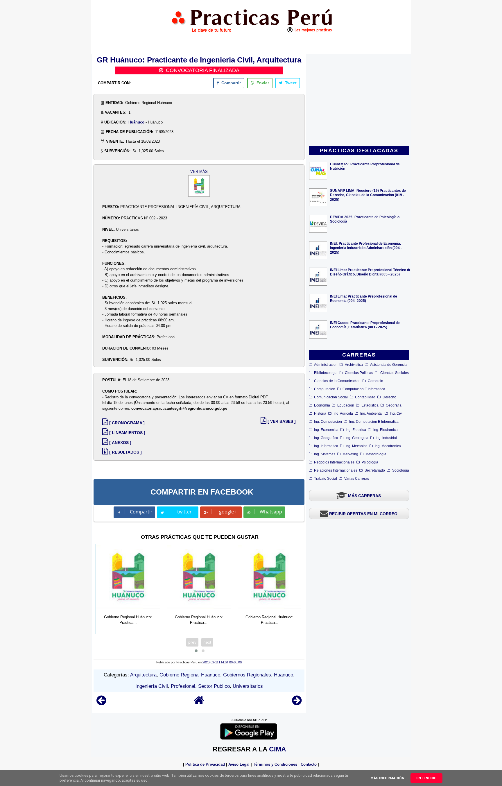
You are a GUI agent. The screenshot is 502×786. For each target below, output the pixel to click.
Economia (322, 405)
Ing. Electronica (385, 430)
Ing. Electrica (356, 430)
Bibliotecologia (326, 373)
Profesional (183, 686)
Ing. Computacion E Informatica (374, 422)
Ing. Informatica (326, 446)
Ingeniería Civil (151, 686)
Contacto (309, 764)
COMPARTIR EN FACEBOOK (201, 492)
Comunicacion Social (331, 397)
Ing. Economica (326, 430)
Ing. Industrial (386, 438)
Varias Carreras (356, 479)
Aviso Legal (239, 764)
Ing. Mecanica (356, 446)
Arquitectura (143, 675)
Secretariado (375, 470)
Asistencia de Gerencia (388, 365)
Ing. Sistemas (324, 454)
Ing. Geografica (326, 438)
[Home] (199, 703)
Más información (387, 778)
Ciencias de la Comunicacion (337, 381)
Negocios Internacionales (334, 462)
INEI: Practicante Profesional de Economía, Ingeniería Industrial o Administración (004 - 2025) (366, 247)
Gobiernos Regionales (247, 675)
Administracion (326, 365)
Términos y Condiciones (275, 764)
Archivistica (354, 365)
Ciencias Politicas (359, 373)
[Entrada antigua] (297, 703)
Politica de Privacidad (205, 764)
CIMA (277, 749)
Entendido (426, 778)
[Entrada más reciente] (101, 703)
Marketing (350, 454)
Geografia (393, 405)
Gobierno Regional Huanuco (189, 675)
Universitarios (248, 686)
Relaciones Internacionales (335, 470)
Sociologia (400, 470)
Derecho (389, 397)
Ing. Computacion (328, 422)
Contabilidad (365, 397)
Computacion (324, 389)
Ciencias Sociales (394, 373)
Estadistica (370, 405)
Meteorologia (375, 454)
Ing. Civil (397, 413)
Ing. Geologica (356, 438)
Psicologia (370, 462)
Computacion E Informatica (364, 389)
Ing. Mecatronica (388, 446)
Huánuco (136, 122)
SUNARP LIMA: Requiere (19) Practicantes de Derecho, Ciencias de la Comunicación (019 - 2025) (368, 195)
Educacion (345, 405)
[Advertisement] (359, 100)
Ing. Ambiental (371, 413)
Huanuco (283, 675)
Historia (320, 413)
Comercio (375, 381)
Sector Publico (214, 686)
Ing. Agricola (343, 413)
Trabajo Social (325, 479)
